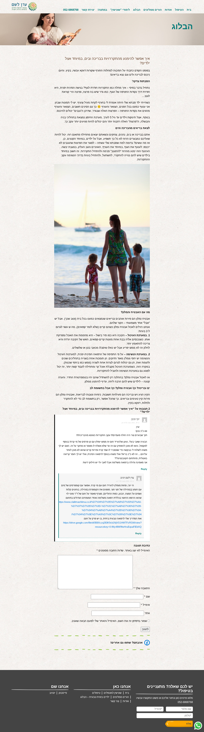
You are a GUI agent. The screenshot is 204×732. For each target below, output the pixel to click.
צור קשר (114, 701)
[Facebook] (147, 642)
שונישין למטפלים (113, 693)
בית (189, 9)
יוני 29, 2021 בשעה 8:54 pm (130, 423)
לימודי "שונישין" (120, 9)
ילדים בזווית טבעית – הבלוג (94, 697)
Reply (144, 469)
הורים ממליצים (152, 9)
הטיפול (179, 9)
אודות (168, 9)
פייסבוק (63, 693)
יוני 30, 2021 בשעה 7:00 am (125, 481)
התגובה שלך (142, 588)
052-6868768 (70, 9)
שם (147, 596)
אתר (147, 613)
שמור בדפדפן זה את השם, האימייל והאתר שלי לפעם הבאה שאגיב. (109, 620)
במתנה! (102, 9)
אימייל (145, 604)
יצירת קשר (88, 9)
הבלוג (136, 9)
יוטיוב (52, 693)
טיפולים (96, 693)
